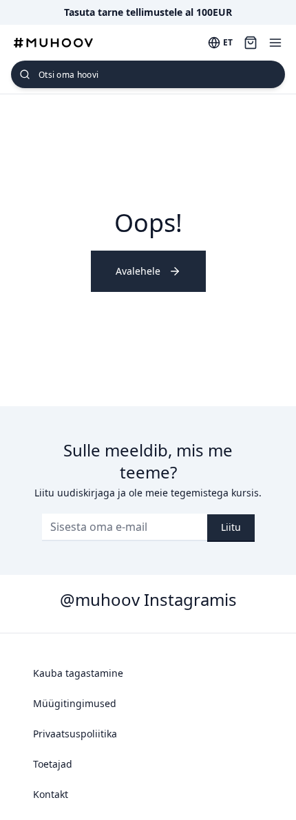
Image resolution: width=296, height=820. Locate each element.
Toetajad (52, 763)
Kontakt (50, 794)
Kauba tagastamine (78, 673)
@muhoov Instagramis (148, 599)
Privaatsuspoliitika (75, 733)
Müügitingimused (74, 703)
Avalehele (138, 270)
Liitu (231, 527)
